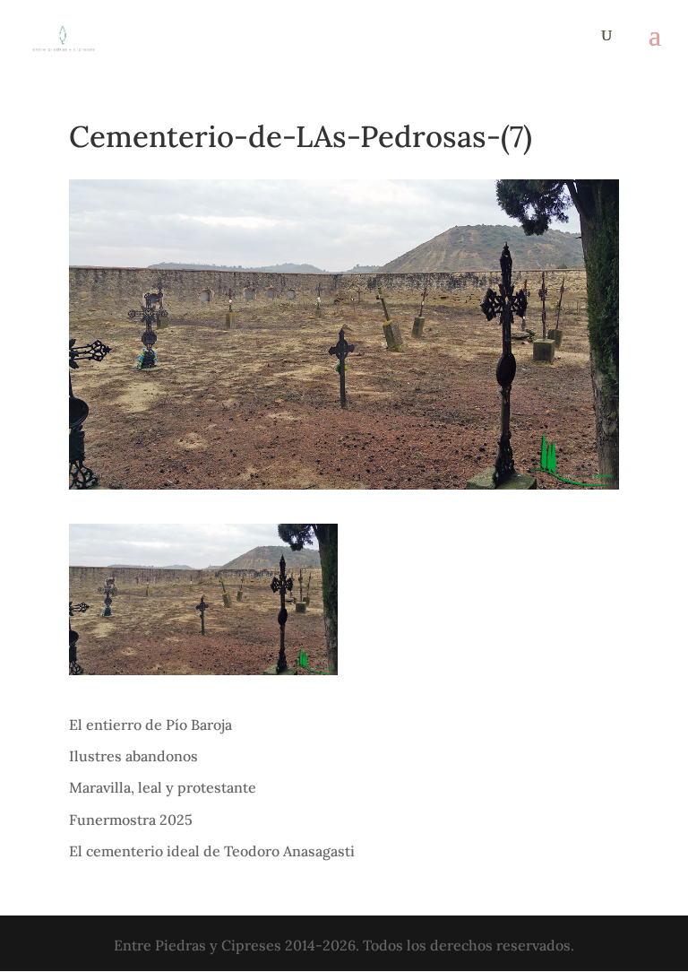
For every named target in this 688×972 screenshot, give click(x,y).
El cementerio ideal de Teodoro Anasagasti (212, 851)
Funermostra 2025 (131, 820)
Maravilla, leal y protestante (162, 787)
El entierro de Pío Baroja (150, 724)
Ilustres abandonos (133, 756)
